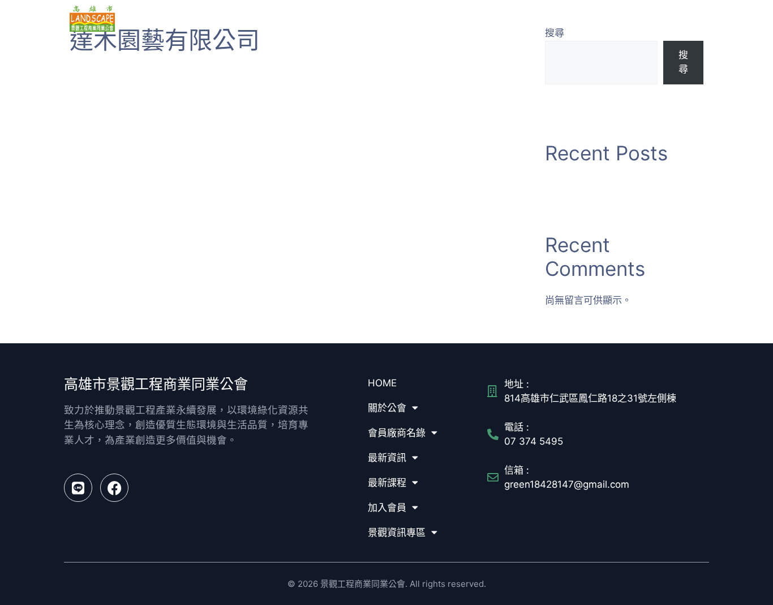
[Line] (78, 488)
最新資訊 (494, 18)
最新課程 (548, 18)
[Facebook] (114, 488)
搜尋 (683, 62)
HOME (331, 18)
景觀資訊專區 (663, 18)
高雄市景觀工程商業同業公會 (183, 18)
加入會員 (601, 18)
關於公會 (370, 18)
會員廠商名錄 (432, 18)
